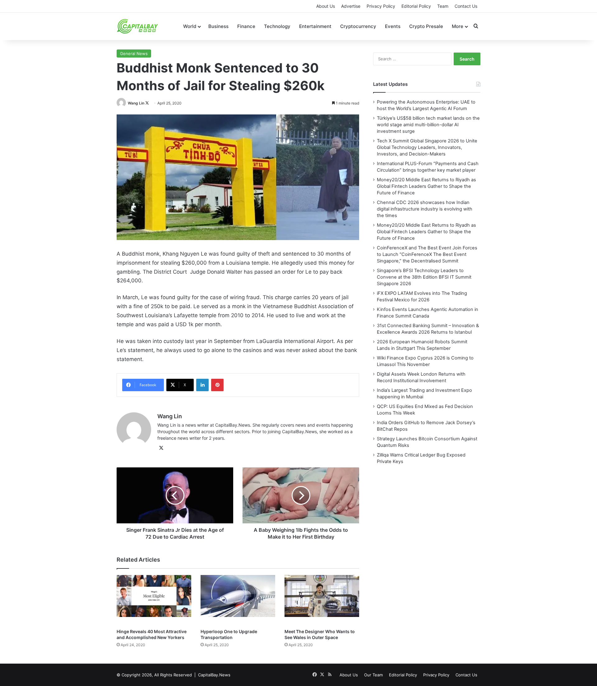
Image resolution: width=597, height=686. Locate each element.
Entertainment (315, 26)
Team (442, 6)
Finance (246, 26)
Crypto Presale (426, 26)
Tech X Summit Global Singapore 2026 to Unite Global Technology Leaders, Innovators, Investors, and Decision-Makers (427, 147)
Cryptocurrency (358, 26)
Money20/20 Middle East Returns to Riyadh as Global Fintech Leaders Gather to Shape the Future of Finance (426, 186)
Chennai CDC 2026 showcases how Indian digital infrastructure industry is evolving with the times (424, 209)
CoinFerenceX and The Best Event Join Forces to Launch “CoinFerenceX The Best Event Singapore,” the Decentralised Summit (427, 254)
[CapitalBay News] (138, 26)
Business (218, 26)
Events (392, 26)
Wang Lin (136, 103)
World (189, 26)
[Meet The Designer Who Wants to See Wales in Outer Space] (322, 600)
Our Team (373, 674)
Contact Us (466, 6)
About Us (325, 6)
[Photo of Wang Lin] (122, 103)
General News (134, 53)
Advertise (350, 6)
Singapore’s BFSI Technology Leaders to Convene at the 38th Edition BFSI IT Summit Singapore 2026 (424, 277)
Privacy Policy (381, 6)
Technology (277, 26)
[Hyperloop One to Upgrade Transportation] (238, 600)
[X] (161, 448)
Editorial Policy (416, 6)
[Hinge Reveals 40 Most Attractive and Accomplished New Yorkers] (154, 600)
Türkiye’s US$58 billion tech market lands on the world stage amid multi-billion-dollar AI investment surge (428, 124)
